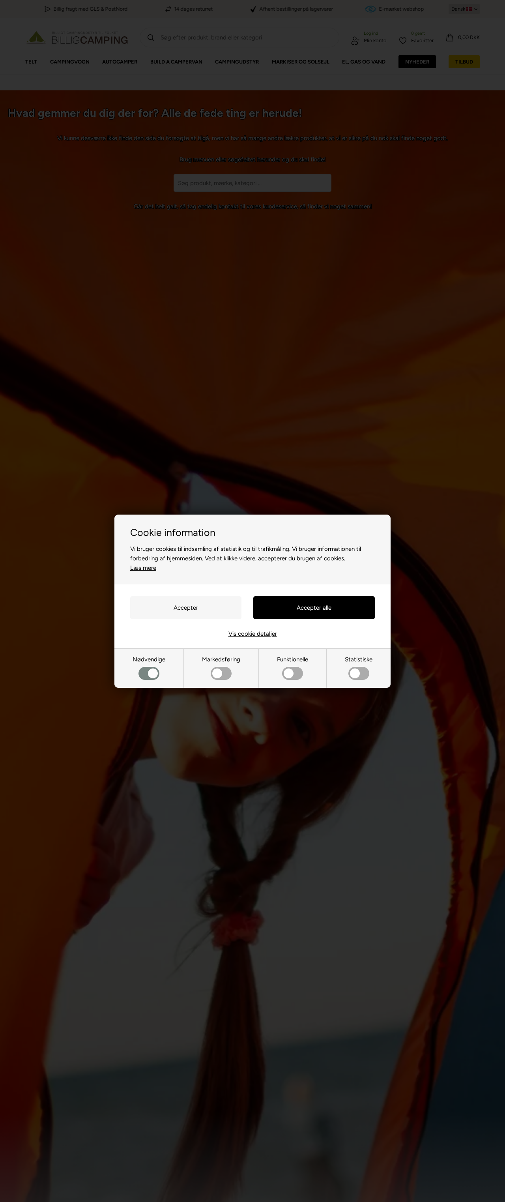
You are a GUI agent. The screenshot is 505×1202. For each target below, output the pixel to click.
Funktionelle (292, 659)
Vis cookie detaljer (252, 633)
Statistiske (358, 659)
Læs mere (143, 567)
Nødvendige (149, 659)
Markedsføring (221, 659)
